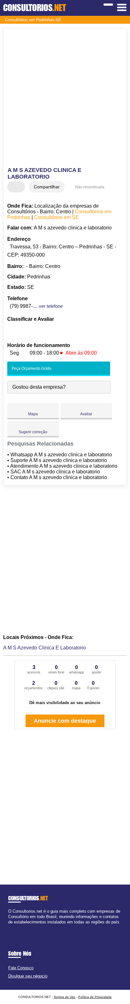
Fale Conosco (20, 967)
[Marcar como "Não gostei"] (21, 186)
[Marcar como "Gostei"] (12, 186)
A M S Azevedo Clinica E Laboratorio (44, 647)
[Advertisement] (65, 98)
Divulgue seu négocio (27, 976)
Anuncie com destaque (65, 721)
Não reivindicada (89, 187)
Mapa (33, 414)
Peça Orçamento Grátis (31, 368)
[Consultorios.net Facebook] (9, 927)
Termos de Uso (64, 997)
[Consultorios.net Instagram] (15, 927)
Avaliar (86, 414)
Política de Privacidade (95, 997)
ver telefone (51, 306)
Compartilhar (47, 186)
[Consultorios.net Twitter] (12, 927)
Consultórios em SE (56, 217)
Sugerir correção (33, 432)
